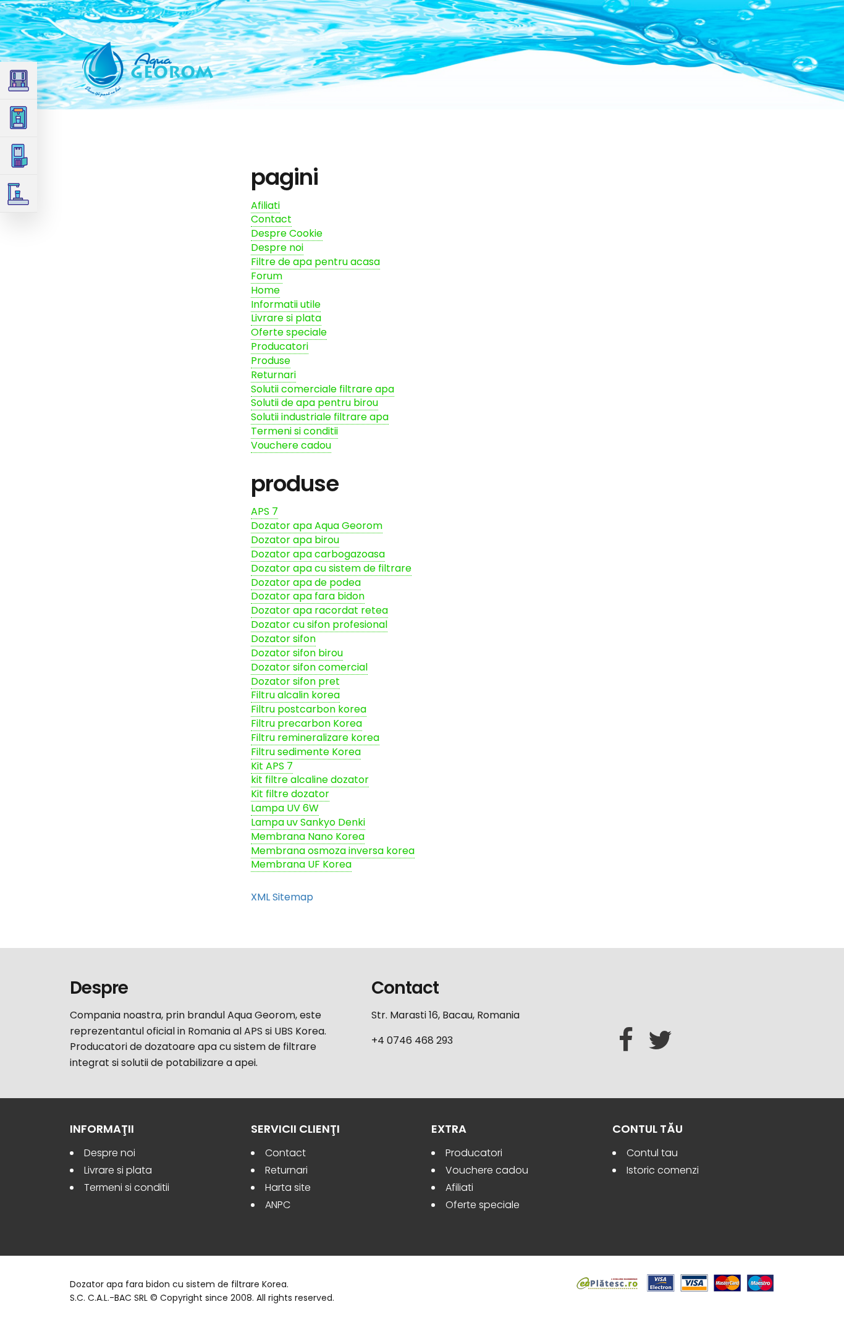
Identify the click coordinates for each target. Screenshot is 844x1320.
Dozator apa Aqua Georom (316, 525)
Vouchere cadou (291, 445)
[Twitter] (660, 1040)
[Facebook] (625, 1040)
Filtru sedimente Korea (306, 752)
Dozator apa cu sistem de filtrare (331, 568)
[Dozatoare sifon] (18, 118)
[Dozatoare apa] (18, 80)
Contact (271, 219)
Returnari (273, 375)
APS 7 (264, 511)
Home (265, 290)
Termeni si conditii (294, 431)
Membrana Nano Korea (308, 836)
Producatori (279, 346)
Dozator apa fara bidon (308, 596)
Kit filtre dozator (290, 794)
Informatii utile (286, 304)
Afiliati (265, 205)
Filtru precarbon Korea (306, 723)
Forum (266, 276)
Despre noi (277, 247)
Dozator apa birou (295, 540)
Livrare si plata (286, 318)
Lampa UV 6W (285, 808)
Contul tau (652, 1153)
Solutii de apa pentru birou (314, 403)
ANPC (277, 1205)
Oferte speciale (289, 332)
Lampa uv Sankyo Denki (308, 822)
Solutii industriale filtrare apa (320, 417)
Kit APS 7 (272, 766)
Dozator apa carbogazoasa (318, 554)
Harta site (288, 1187)
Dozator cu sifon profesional (319, 624)
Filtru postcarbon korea (308, 709)
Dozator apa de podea (306, 582)
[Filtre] (18, 156)
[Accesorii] (18, 194)
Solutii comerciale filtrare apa (322, 389)
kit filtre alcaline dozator (310, 779)
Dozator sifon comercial (309, 667)
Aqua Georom (148, 69)
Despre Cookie (287, 233)
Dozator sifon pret (295, 681)
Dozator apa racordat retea (319, 610)
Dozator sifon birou (297, 653)
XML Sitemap (282, 897)
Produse (270, 360)
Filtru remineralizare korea (315, 737)
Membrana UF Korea (301, 864)
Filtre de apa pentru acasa (315, 262)
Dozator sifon (283, 639)
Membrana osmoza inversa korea (333, 851)
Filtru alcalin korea (295, 695)
